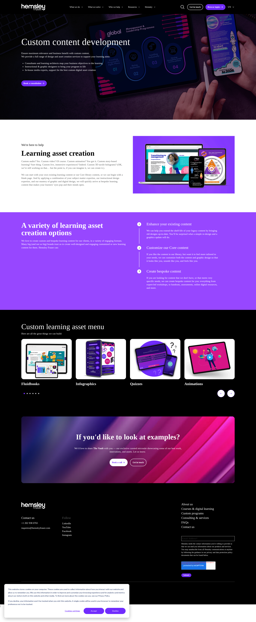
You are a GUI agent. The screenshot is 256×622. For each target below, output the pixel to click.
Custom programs (192, 513)
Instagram (67, 535)
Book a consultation (32, 83)
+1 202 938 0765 (29, 523)
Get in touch (195, 7)
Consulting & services (195, 518)
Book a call (117, 462)
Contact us (187, 527)
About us (187, 504)
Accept (94, 611)
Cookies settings (72, 611)
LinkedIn (66, 523)
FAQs (185, 522)
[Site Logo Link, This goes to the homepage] (33, 7)
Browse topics (214, 7)
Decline (115, 611)
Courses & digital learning (197, 508)
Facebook (66, 531)
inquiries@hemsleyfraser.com (35, 528)
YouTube (66, 527)
